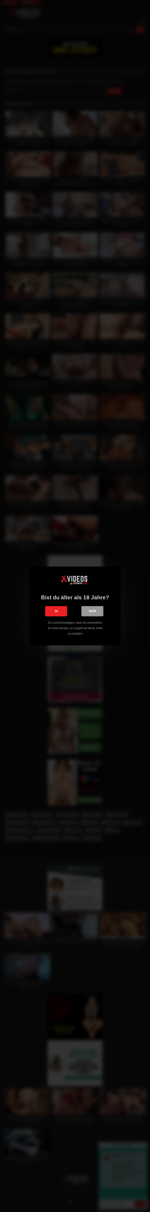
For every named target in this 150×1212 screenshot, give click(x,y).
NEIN (92, 611)
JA (56, 611)
